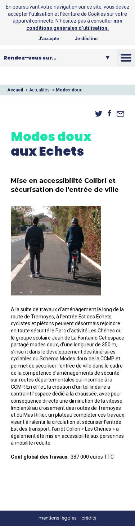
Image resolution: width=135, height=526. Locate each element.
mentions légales (58, 518)
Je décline (86, 38)
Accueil (15, 90)
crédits (88, 518)
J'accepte (49, 38)
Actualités (39, 90)
